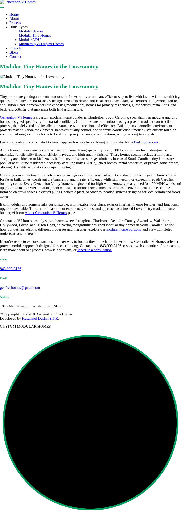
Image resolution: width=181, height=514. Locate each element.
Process (15, 23)
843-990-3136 (10, 269)
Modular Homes (31, 31)
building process (146, 142)
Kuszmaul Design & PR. (40, 318)
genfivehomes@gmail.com (20, 288)
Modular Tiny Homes (35, 35)
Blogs (13, 52)
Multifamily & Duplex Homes (41, 44)
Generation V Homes (16, 117)
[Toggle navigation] (2, 7)
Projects (15, 48)
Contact (15, 57)
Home (14, 14)
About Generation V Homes (46, 213)
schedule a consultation (94, 250)
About (14, 18)
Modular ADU (30, 40)
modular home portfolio (123, 229)
